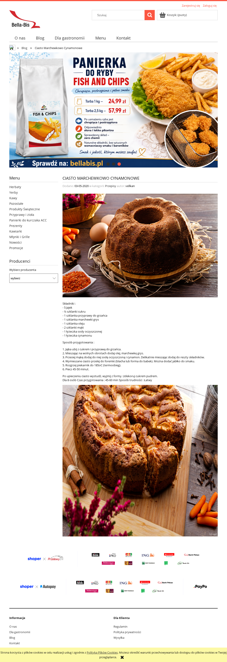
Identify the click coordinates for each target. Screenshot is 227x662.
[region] (113, 109)
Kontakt (14, 643)
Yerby (13, 192)
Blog (12, 638)
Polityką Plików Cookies (102, 652)
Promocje (16, 248)
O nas (13, 627)
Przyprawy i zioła (21, 215)
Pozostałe (16, 203)
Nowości (15, 242)
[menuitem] (20, 38)
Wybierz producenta (22, 269)
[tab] (108, 164)
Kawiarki (15, 231)
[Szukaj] (150, 15)
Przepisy (110, 186)
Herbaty (15, 187)
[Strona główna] (24, 19)
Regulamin (120, 627)
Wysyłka (119, 638)
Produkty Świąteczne (24, 209)
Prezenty (15, 226)
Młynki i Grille (19, 237)
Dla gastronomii (19, 632)
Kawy (13, 198)
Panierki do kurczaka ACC (28, 220)
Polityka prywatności (127, 632)
